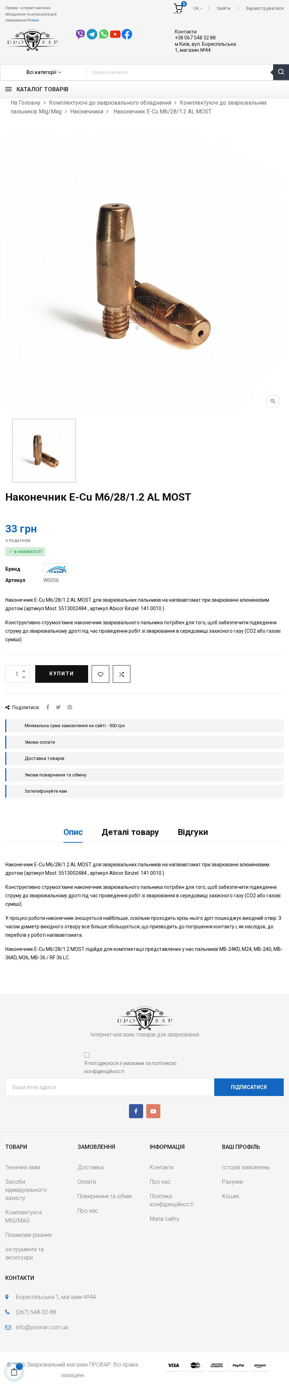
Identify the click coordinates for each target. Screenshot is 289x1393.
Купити (61, 673)
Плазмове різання (28, 1235)
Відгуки (193, 832)
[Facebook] (136, 1111)
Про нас (88, 1210)
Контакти (186, 32)
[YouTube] (153, 1111)
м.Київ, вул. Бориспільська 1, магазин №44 (205, 47)
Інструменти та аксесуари (24, 1253)
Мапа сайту (164, 1218)
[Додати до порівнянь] (121, 674)
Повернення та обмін (105, 1196)
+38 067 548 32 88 (195, 38)
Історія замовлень (246, 1167)
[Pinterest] (69, 707)
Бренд (12, 569)
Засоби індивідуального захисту (26, 1189)
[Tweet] (58, 707)
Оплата (87, 1181)
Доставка (91, 1167)
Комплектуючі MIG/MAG (23, 1216)
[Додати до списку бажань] (100, 674)
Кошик (230, 1196)
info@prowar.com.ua (42, 1327)
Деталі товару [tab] (130, 832)
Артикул (15, 580)
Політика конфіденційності (171, 1200)
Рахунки (232, 1181)
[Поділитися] (47, 707)
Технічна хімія (22, 1167)
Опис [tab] (73, 832)
